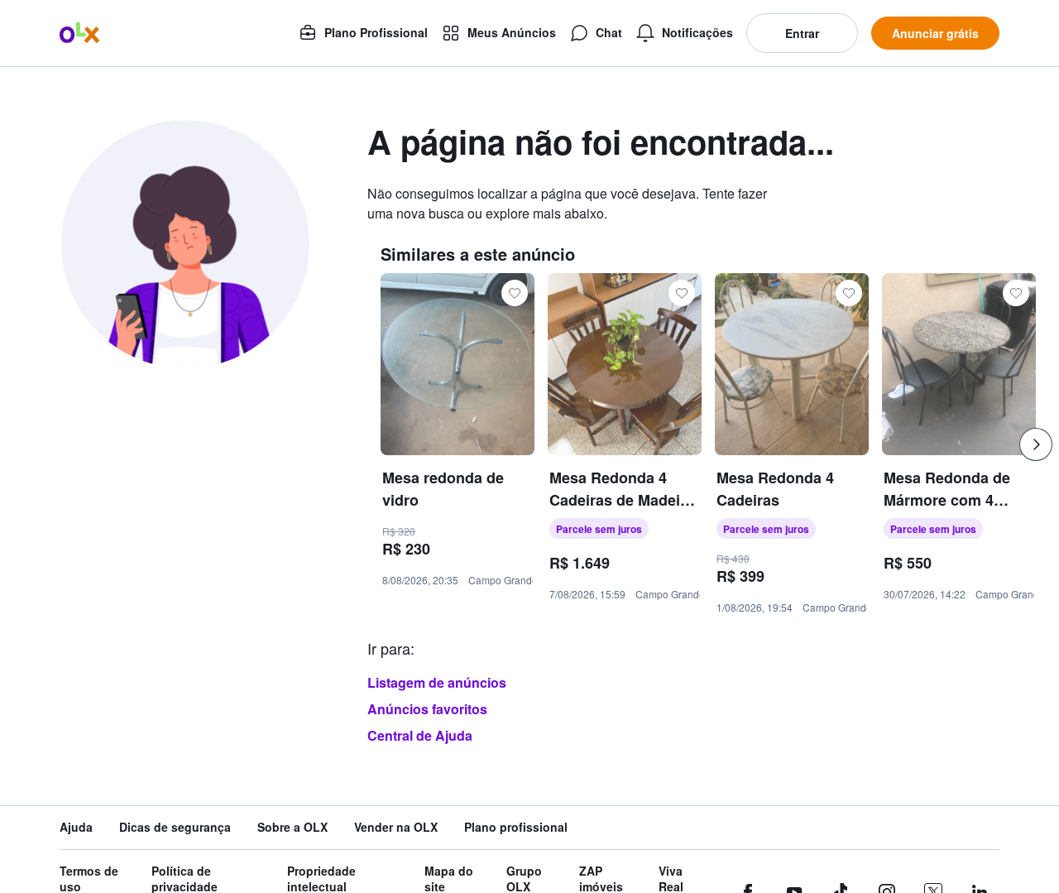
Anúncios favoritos (427, 708)
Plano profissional (516, 827)
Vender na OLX (396, 827)
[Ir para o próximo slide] (1035, 444)
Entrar (802, 33)
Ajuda (76, 827)
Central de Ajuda (419, 735)
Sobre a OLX (292, 827)
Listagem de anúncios (436, 682)
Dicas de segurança (175, 827)
